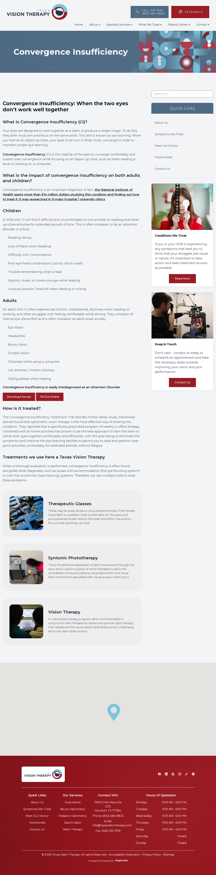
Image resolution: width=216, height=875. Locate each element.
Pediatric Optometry (73, 815)
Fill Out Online (49, 396)
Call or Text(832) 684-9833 (153, 12)
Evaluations (72, 802)
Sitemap (168, 854)
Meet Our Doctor (166, 145)
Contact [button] (201, 24)
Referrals (194, 12)
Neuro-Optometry (72, 809)
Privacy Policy (151, 854)
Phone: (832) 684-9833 (108, 815)
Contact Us (162, 168)
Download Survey (19, 396)
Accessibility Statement (124, 854)
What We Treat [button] (149, 24)
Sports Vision (72, 822)
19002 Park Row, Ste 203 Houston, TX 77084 (108, 806)
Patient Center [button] (178, 24)
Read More (182, 278)
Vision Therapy (72, 829)
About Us (161, 122)
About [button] (93, 24)
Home (79, 24)
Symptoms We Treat (169, 134)
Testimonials (163, 157)
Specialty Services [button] (118, 24)
